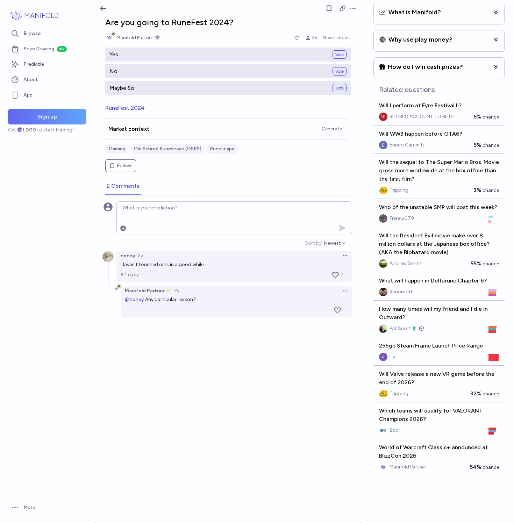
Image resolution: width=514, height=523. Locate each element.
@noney (134, 299)
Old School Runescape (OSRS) (167, 149)
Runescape (222, 149)
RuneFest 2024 (125, 108)
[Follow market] (329, 8)
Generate (332, 129)
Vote (339, 54)
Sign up (47, 116)
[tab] (123, 186)
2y (140, 256)
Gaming (117, 149)
